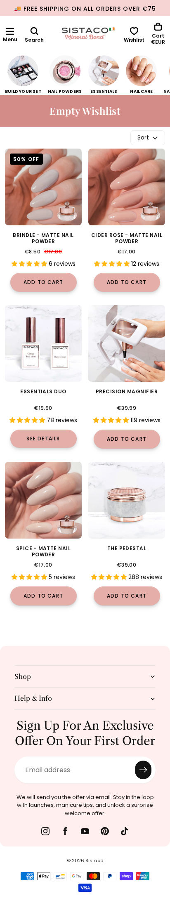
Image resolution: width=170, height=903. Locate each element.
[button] (10, 31)
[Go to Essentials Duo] (43, 343)
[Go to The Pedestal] (126, 500)
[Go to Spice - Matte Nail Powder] (43, 500)
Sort (143, 137)
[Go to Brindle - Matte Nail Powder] (43, 187)
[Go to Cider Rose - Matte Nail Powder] (126, 187)
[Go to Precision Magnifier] (126, 343)
